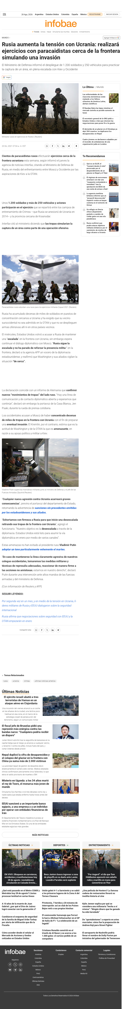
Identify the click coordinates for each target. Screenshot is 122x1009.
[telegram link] (15, 970)
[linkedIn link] (20, 970)
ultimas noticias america (45, 681)
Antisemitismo (84, 32)
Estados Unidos (52, 14)
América (38, 954)
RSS (38, 985)
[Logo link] (61, 23)
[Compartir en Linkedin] (63, 146)
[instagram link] (20, 964)
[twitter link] (15, 964)
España (75, 14)
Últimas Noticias (38, 981)
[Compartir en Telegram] (69, 146)
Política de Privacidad (107, 958)
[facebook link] (10, 964)
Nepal (49, 32)
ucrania (16, 681)
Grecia (43, 32)
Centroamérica (38, 977)
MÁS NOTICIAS (40, 834)
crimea (27, 681)
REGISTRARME (95, 14)
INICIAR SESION (112, 14)
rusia (5, 681)
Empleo (61, 954)
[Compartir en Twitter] (58, 146)
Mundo (5, 38)
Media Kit (83, 973)
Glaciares (74, 32)
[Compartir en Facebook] (52, 146)
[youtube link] (10, 970)
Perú (38, 973)
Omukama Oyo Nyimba (61, 32)
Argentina (39, 14)
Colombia (65, 14)
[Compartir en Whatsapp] (47, 146)
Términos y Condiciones (106, 954)
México (83, 14)
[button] (4, 14)
